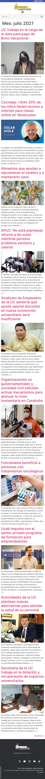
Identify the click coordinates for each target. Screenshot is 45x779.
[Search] (41, 16)
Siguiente (39, 736)
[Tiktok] (42, 1)
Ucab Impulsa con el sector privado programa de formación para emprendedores (21, 535)
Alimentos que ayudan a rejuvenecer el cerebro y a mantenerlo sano (22, 172)
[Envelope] (36, 1)
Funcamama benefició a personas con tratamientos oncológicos (22, 467)
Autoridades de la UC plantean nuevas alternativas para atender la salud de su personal (22, 603)
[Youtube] (40, 1)
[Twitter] (34, 1)
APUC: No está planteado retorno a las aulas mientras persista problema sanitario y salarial (22, 238)
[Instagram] (38, 1)
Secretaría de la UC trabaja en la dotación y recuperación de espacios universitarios (22, 674)
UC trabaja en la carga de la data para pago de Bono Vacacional (22, 34)
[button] (22, 12)
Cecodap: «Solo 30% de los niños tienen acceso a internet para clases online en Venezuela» (22, 108)
